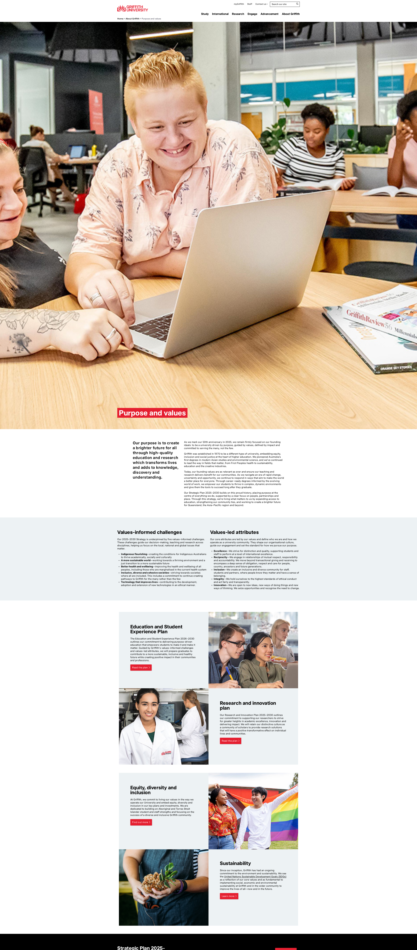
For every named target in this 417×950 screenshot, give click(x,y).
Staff (249, 4)
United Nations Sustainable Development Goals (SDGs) (255, 876)
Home (120, 18)
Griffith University (132, 8)
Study (205, 14)
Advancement (270, 14)
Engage (252, 14)
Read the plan (140, 667)
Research (238, 14)
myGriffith (239, 4)
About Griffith (291, 14)
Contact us (260, 4)
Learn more (228, 896)
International (220, 14)
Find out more (140, 822)
